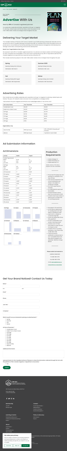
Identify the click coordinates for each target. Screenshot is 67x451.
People (7, 428)
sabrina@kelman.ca (56, 262)
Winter (8, 324)
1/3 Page (9, 337)
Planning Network (9, 430)
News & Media (7, 1)
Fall (7, 322)
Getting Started (36, 407)
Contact (11, 1)
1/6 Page (9, 340)
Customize (8, 445)
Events (7, 420)
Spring (8, 319)
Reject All (17, 445)
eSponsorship (10, 344)
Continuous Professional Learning (13, 418)
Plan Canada (9, 9)
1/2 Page (9, 336)
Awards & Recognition (38, 410)
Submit (7, 367)
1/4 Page (9, 339)
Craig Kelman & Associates (55, 265)
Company (6, 311)
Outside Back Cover (12, 329)
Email (4, 292)
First (4, 288)
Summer (9, 321)
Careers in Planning (37, 409)
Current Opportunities (37, 405)
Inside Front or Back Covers (14, 331)
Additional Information (9, 349)
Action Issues (36, 417)
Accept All (25, 445)
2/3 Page (9, 334)
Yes (7, 364)
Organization (8, 426)
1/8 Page (9, 342)
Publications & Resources (11, 417)
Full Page (9, 332)
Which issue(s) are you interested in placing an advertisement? (20, 317)
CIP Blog (2, 1)
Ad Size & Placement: (9, 327)
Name (5, 284)
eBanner (9, 345)
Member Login (9, 407)
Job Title (5, 304)
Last (23, 288)
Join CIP (7, 405)
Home (4, 9)
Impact (34, 418)
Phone (4, 298)
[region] (17, 440)
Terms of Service (33, 443)
